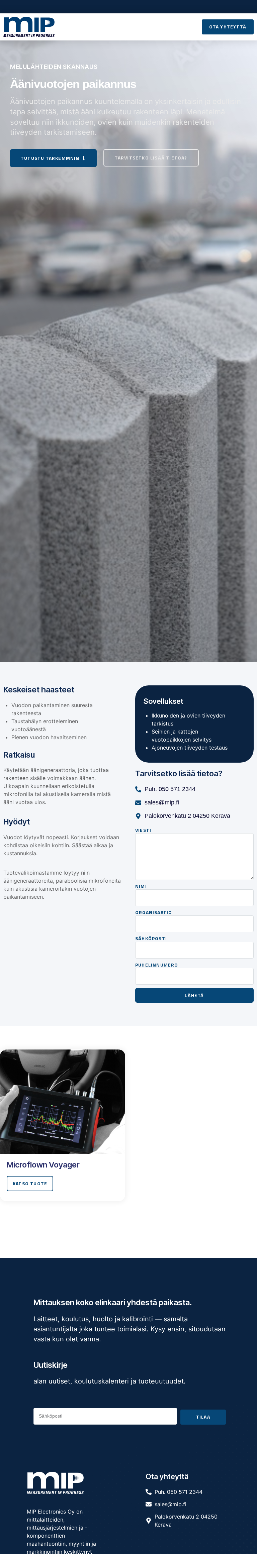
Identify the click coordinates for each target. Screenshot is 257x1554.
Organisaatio (153, 912)
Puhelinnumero (156, 965)
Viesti (143, 830)
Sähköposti (151, 938)
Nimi (141, 886)
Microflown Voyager (43, 1165)
